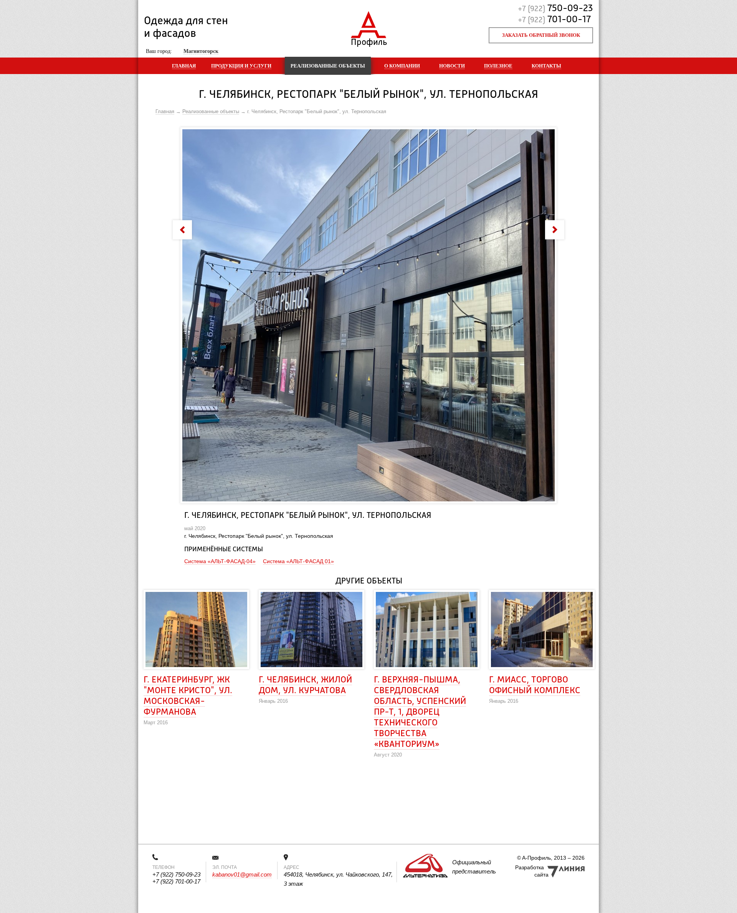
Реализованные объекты (328, 66)
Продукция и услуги (241, 66)
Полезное (498, 66)
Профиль (369, 40)
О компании (402, 66)
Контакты (546, 66)
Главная (184, 66)
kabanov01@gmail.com (242, 874)
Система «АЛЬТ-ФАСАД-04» (220, 561)
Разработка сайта (532, 871)
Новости (452, 66)
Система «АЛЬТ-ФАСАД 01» (298, 561)
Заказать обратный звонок (541, 35)
